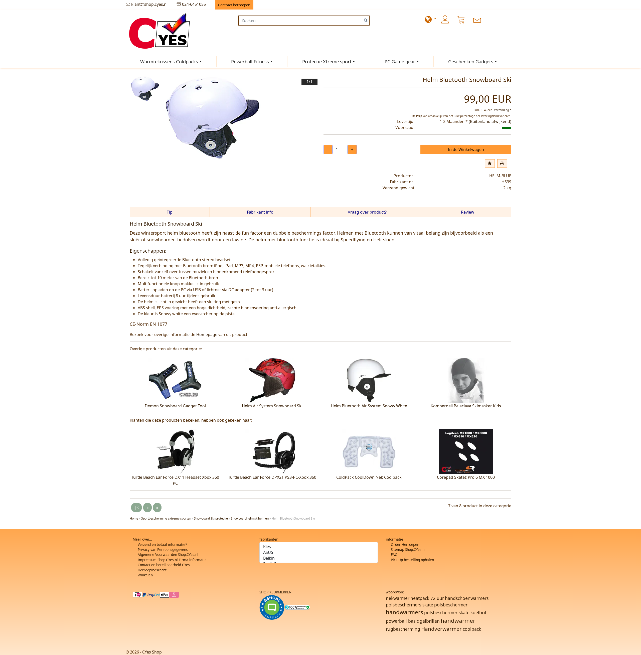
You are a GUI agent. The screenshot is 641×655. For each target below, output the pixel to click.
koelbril (478, 612)
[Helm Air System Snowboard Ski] (272, 380)
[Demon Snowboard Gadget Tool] (175, 380)
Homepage (206, 334)
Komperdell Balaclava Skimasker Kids (466, 406)
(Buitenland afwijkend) (490, 121)
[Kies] (319, 547)
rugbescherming (403, 629)
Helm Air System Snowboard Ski (272, 406)
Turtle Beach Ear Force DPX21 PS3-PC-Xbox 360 (272, 477)
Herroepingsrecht (152, 570)
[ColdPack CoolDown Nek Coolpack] (369, 451)
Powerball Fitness (250, 61)
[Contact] (477, 20)
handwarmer (458, 620)
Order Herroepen (405, 544)
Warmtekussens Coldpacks (169, 61)
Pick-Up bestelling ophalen (412, 559)
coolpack (472, 629)
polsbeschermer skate (446, 612)
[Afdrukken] (502, 163)
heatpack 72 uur (427, 598)
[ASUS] (319, 552)
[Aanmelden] (445, 20)
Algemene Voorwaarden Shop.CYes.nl (168, 554)
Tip (170, 212)
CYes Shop (152, 652)
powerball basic (402, 621)
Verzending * (502, 110)
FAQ (394, 554)
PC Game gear (400, 61)
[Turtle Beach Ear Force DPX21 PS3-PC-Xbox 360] (272, 451)
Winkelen (145, 575)
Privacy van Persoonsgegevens (163, 549)
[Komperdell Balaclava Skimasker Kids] (466, 380)
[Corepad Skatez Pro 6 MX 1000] (466, 451)
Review (467, 212)
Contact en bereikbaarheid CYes (164, 564)
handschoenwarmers (467, 598)
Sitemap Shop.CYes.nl (408, 549)
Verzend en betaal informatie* (162, 544)
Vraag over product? (367, 212)
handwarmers (404, 612)
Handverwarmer (441, 628)
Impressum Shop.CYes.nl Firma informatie (172, 559)
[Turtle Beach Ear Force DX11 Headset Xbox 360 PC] (175, 451)
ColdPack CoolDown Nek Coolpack (369, 477)
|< (136, 507)
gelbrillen (430, 621)
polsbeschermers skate (409, 605)
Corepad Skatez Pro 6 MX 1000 (466, 477)
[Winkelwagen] (461, 20)
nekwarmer (397, 598)
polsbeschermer (450, 605)
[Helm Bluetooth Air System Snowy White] (369, 380)
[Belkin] (319, 558)
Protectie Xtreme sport (327, 61)
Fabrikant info (260, 212)
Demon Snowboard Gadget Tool (175, 406)
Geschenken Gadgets (470, 61)
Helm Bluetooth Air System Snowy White (369, 406)
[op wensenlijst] (490, 163)
